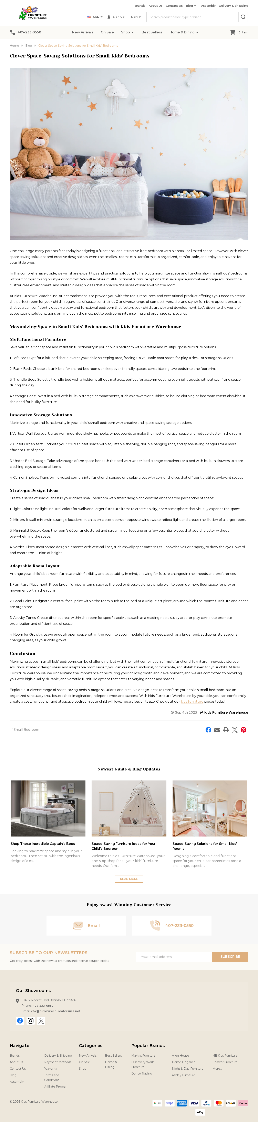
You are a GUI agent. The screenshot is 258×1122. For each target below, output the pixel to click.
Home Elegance (183, 1062)
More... (217, 1068)
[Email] (217, 730)
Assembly (208, 6)
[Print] (226, 730)
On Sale (107, 32)
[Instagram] (31, 1021)
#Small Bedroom (25, 730)
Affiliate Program (56, 1086)
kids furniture (192, 701)
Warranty (50, 1068)
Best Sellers (152, 32)
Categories (90, 1045)
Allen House (180, 1055)
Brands (140, 6)
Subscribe (230, 957)
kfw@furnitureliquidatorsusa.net (55, 1011)
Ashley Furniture (183, 1075)
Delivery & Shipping (233, 6)
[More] (133, 32)
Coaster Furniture (225, 1062)
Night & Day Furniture (187, 1068)
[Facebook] (208, 730)
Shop (125, 32)
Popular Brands (148, 1045)
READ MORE (129, 879)
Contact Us (174, 6)
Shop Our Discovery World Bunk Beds (204, 844)
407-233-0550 (42, 1005)
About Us (156, 6)
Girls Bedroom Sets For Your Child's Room (46, 844)
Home (14, 45)
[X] (235, 730)
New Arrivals (82, 32)
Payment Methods (57, 1062)
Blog (189, 6)
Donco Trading (141, 1073)
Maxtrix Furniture (143, 1055)
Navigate (19, 1045)
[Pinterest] (243, 730)
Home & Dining (182, 32)
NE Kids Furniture (225, 1055)
